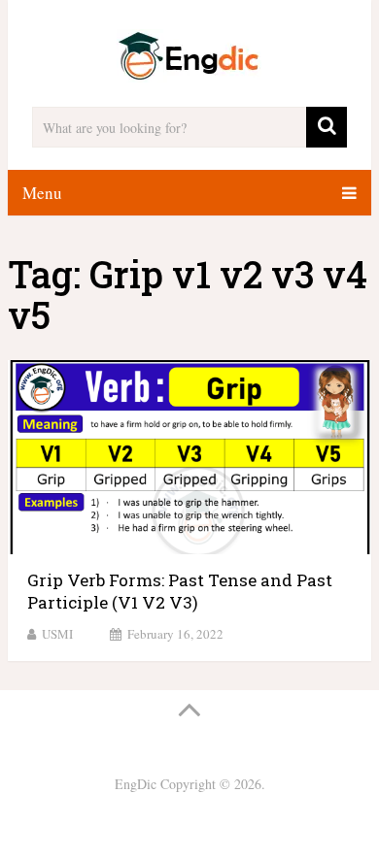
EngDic (135, 784)
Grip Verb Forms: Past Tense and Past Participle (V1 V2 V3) (179, 591)
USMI (57, 634)
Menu (42, 193)
